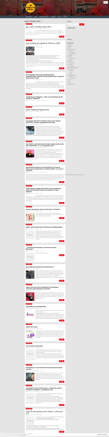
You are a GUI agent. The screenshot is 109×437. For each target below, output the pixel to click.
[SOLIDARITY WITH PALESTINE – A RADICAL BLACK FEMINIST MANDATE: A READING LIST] (30, 397)
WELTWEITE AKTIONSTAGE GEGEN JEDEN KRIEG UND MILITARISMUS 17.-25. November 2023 (45, 145)
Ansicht (35, 17)
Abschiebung (72, 52)
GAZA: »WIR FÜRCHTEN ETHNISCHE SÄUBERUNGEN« (44, 227)
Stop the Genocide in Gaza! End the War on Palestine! (43, 209)
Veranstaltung (72, 58)
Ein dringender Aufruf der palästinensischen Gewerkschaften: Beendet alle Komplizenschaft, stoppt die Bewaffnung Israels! (45, 76)
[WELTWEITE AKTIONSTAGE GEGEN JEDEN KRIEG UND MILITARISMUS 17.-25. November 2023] (30, 153)
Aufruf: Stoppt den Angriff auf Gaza (37, 110)
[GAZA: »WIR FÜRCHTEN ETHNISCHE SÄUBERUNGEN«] (30, 234)
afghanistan (29, 28)
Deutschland (72, 76)
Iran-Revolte (37, 28)
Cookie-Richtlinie (23, 435)
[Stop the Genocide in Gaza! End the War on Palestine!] (30, 217)
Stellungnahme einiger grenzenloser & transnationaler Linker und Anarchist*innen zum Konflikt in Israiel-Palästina (43, 190)
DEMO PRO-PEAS (32, 327)
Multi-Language (71, 69)
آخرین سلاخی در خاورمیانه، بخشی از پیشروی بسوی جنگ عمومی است (44, 412)
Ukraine (69, 82)
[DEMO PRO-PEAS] (30, 334)
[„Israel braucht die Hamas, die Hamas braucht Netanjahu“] (30, 256)
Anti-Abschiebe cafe (72, 49)
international (33, 147)
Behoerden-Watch (73, 53)
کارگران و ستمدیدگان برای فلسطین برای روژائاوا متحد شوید (43, 43)
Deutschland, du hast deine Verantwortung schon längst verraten (44, 368)
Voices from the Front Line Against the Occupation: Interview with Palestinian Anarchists (42, 288)
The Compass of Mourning (34, 346)
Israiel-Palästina (33, 44)
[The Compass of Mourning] (30, 353)
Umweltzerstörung (71, 84)
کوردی (71, 73)
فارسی (71, 72)
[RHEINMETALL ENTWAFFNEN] (30, 314)
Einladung (53, 17)
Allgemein (33, 28)
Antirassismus (28, 17)
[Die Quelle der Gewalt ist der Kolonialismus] (30, 274)
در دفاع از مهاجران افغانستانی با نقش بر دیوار (39, 26)
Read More (62, 36)
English (71, 70)
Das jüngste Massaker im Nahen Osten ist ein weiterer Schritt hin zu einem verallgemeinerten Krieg (43, 122)
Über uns (59, 17)
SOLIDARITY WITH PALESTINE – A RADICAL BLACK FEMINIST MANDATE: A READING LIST (44, 389)
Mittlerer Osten (72, 78)
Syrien (69, 81)
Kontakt (65, 17)
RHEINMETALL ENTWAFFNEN (36, 306)
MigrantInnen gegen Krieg (73, 67)
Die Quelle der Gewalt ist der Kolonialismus (40, 267)
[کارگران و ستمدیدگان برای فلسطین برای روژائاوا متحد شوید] (30, 50)
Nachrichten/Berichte (44, 17)
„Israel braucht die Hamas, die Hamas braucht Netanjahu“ (41, 248)
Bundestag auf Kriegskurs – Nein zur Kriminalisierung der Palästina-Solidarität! (44, 98)
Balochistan (70, 55)
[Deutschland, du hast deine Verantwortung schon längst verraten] (30, 376)
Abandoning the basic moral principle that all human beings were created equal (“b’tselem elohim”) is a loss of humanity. (44, 169)
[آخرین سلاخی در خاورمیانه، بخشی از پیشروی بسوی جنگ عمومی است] (30, 420)
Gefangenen (70, 59)
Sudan (69, 79)
